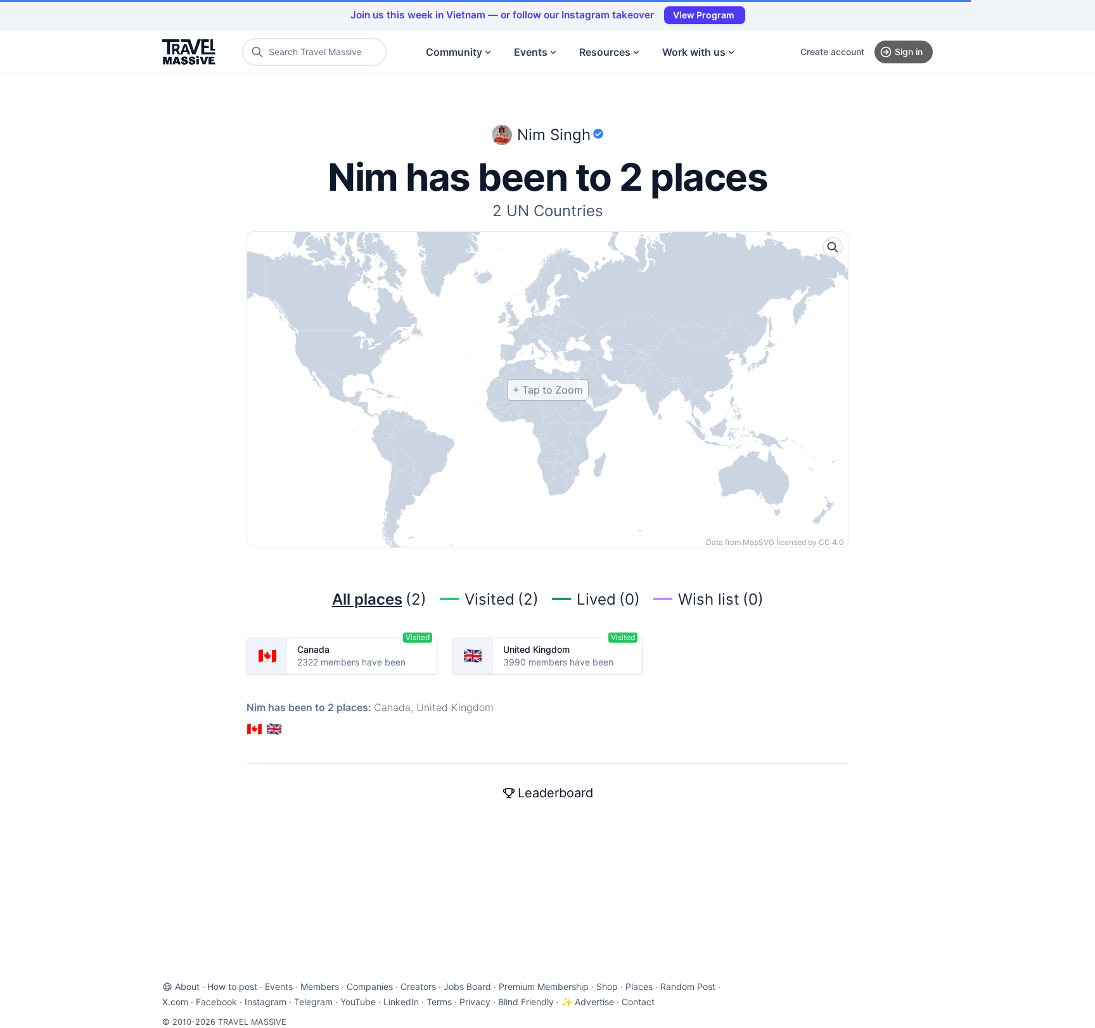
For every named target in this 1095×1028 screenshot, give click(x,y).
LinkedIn (401, 1001)
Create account (832, 51)
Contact (638, 1001)
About (187, 986)
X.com (175, 1001)
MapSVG (758, 542)
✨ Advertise (587, 1001)
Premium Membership (544, 986)
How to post (232, 986)
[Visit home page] (188, 52)
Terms (439, 1001)
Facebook (216, 1001)
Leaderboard (555, 792)
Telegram (313, 1001)
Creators (418, 986)
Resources (605, 52)
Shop (607, 986)
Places (639, 986)
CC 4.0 (831, 542)
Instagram (265, 1001)
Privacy (474, 1001)
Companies (370, 986)
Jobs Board (467, 986)
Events (531, 52)
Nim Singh (554, 134)
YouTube (358, 1001)
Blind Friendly (526, 1001)
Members (319, 986)
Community (454, 52)
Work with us (694, 52)
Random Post (687, 986)
